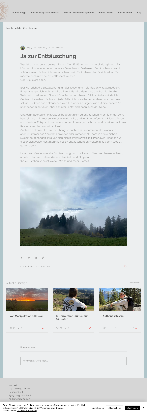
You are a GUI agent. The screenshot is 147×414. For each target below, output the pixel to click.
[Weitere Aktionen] (125, 47)
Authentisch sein (113, 315)
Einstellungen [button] (98, 407)
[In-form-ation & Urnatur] (73, 299)
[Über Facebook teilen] (21, 257)
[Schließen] (143, 408)
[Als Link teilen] (42, 257)
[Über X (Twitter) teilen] (28, 257)
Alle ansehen (135, 282)
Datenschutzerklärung (27, 410)
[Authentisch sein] (120, 299)
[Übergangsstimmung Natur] (27, 299)
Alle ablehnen (115, 407)
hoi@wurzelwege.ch (19, 399)
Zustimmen (132, 407)
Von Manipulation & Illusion (26, 315)
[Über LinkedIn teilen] (35, 257)
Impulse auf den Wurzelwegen (21, 28)
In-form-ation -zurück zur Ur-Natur (72, 317)
